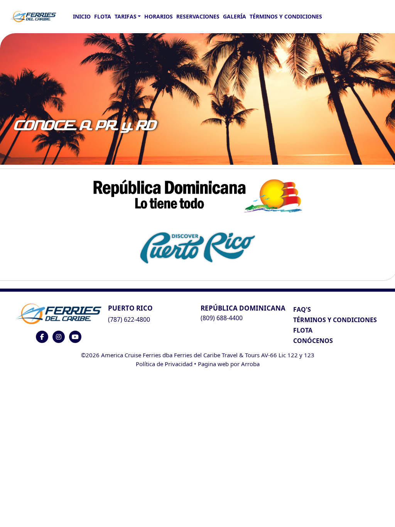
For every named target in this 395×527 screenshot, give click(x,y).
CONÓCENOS (313, 340)
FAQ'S (302, 309)
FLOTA (102, 16)
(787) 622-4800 (129, 319)
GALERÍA (234, 16)
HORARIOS (158, 16)
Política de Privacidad (164, 364)
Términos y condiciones (286, 16)
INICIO (82, 16)
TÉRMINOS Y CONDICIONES (335, 320)
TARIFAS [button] (126, 16)
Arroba (250, 364)
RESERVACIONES (197, 16)
